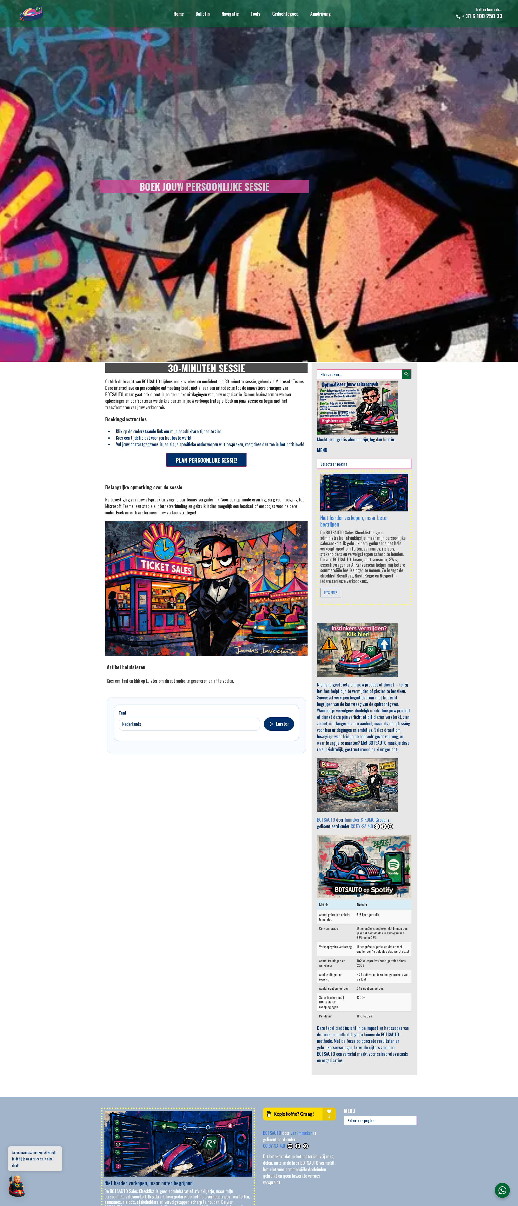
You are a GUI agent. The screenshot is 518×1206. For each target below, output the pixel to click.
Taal (122, 712)
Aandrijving (320, 14)
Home (178, 14)
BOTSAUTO (326, 819)
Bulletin (203, 14)
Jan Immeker (302, 1133)
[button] (16, 1186)
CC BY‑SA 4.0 (274, 1146)
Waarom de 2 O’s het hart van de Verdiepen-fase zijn (353, 515)
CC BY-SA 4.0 (362, 826)
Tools (255, 14)
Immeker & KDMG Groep (365, 819)
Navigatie (230, 14)
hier (386, 439)
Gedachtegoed (285, 14)
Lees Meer (331, 592)
